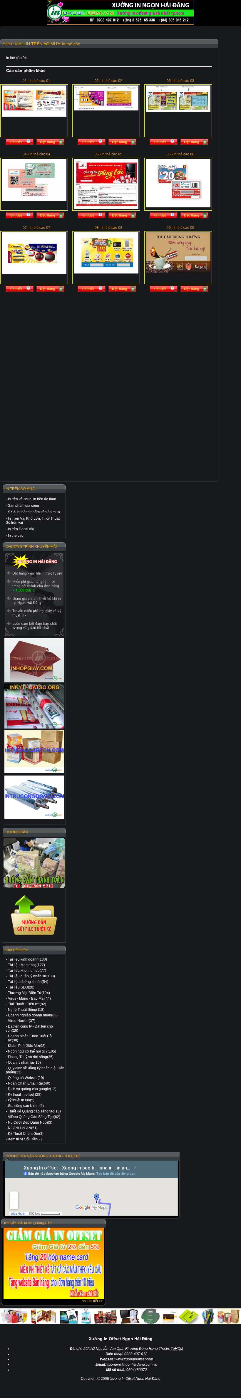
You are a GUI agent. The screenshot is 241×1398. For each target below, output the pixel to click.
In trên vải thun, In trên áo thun (32, 499)
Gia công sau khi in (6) (26, 1106)
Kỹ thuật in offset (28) (24, 1094)
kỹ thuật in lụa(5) (21, 1100)
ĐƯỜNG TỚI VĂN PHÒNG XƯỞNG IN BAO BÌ (42, 1156)
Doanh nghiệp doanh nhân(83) (33, 1015)
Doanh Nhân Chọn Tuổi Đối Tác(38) (29, 1038)
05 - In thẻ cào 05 (108, 154)
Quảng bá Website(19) (26, 1078)
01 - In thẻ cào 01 (36, 81)
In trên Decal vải (21, 529)
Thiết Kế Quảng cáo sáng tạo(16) (34, 1111)
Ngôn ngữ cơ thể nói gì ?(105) (32, 1051)
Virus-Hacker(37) (21, 1021)
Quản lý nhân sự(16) (24, 1062)
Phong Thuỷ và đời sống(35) (30, 1057)
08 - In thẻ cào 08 (108, 228)
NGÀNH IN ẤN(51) (23, 1128)
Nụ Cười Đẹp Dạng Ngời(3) (30, 1122)
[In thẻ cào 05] (93, 216)
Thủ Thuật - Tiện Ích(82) (27, 1004)
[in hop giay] (34, 660)
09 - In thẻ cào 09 (180, 228)
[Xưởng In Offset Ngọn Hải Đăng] (120, 23)
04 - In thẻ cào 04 (36, 154)
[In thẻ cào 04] (21, 216)
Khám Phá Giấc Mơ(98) (27, 1046)
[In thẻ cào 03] (165, 143)
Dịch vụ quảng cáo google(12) (32, 1089)
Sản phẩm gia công (23, 506)
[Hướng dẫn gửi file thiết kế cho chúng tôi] (34, 936)
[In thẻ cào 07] (21, 290)
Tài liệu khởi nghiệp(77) (27, 971)
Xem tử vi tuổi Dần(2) (25, 1139)
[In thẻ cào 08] (93, 290)
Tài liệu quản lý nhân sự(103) (31, 976)
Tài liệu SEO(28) (21, 987)
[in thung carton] (34, 751)
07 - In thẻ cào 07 (36, 228)
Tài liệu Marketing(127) (26, 965)
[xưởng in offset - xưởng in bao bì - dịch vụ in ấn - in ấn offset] (51, 143)
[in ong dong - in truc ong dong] (34, 797)
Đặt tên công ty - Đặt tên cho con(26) (29, 1028)
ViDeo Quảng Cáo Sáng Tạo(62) (34, 1117)
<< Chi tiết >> (92, 1301)
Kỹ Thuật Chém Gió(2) (25, 1134)
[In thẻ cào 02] (93, 143)
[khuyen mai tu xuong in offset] (54, 1298)
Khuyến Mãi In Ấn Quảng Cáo (28, 1223)
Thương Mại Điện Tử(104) (29, 993)
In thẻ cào (16, 535)
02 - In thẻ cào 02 (108, 81)
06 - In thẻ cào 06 (180, 154)
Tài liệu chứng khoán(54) (28, 982)
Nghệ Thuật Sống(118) (26, 1010)
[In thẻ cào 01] (21, 143)
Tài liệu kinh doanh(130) (27, 959)
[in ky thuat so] (34, 706)
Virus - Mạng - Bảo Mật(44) (29, 998)
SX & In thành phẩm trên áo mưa (34, 512)
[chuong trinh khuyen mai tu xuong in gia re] (34, 594)
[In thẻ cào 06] (165, 216)
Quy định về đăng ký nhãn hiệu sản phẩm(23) (35, 1070)
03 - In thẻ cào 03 (180, 81)
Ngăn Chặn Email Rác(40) (29, 1083)
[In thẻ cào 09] (165, 290)
